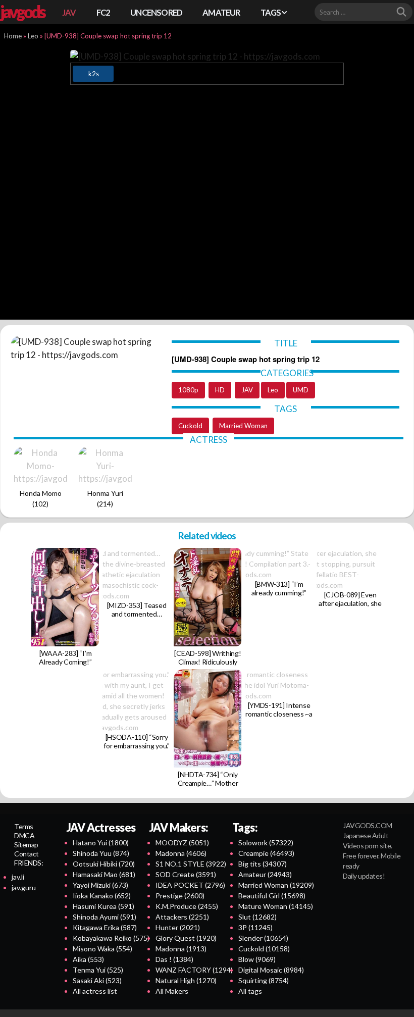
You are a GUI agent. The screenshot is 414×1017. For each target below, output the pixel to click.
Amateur (265, 874)
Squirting (263, 980)
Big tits (262, 863)
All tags (250, 991)
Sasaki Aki (97, 980)
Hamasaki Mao (104, 874)
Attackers (182, 916)
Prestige (180, 895)
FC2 (103, 12)
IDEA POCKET (190, 885)
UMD (300, 390)
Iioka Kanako (102, 895)
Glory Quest (186, 938)
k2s (93, 74)
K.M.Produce (187, 906)
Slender (263, 938)
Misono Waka (102, 948)
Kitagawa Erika (105, 927)
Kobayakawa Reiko (111, 938)
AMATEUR (221, 12)
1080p (188, 390)
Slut (257, 916)
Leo (33, 36)
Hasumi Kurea (103, 906)
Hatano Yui (101, 842)
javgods (22, 12)
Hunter (178, 927)
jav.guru (24, 887)
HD (220, 390)
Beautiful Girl (271, 895)
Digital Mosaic (271, 969)
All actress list (95, 991)
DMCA (24, 835)
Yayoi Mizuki (100, 885)
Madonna (181, 853)
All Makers (172, 991)
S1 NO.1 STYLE (191, 863)
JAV (69, 12)
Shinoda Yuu (101, 853)
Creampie (266, 853)
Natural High (186, 980)
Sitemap (26, 844)
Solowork (265, 842)
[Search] (401, 12)
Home (13, 36)
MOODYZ (182, 842)
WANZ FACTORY (194, 969)
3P (255, 927)
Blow (257, 959)
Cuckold (190, 426)
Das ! (174, 959)
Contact (26, 853)
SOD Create (186, 874)
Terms (23, 826)
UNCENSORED (156, 12)
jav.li (18, 877)
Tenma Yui (98, 969)
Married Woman (243, 426)
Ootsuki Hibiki (104, 863)
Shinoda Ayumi (104, 916)
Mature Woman (275, 906)
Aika (88, 959)
